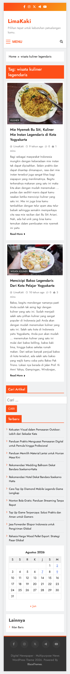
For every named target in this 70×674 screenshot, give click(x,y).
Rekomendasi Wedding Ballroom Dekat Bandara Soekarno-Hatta (32, 467)
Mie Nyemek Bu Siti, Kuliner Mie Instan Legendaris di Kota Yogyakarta (33, 134)
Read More (16, 234)
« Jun (33, 606)
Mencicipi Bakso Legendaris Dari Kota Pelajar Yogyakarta (32, 283)
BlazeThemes (34, 664)
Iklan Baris (18, 627)
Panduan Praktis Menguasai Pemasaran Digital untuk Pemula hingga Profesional (36, 443)
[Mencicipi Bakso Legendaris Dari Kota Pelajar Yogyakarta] (35, 259)
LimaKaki (19, 21)
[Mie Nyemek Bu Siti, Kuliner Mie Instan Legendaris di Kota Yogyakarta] (35, 103)
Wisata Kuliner (19, 271)
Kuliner (14, 120)
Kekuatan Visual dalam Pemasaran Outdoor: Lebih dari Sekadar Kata (34, 432)
